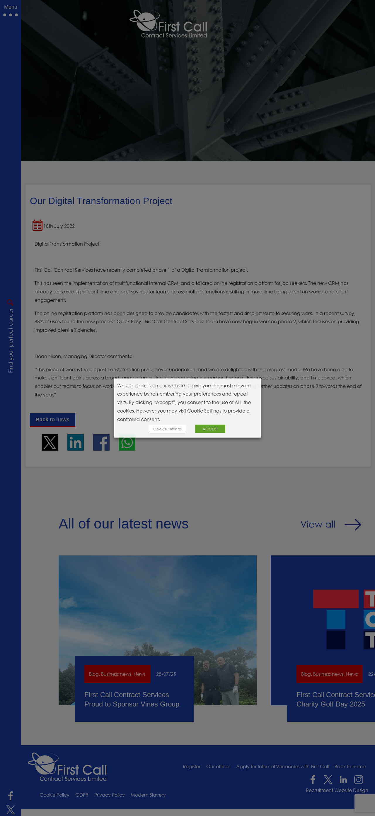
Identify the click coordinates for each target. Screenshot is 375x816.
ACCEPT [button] (210, 429)
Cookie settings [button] (167, 429)
